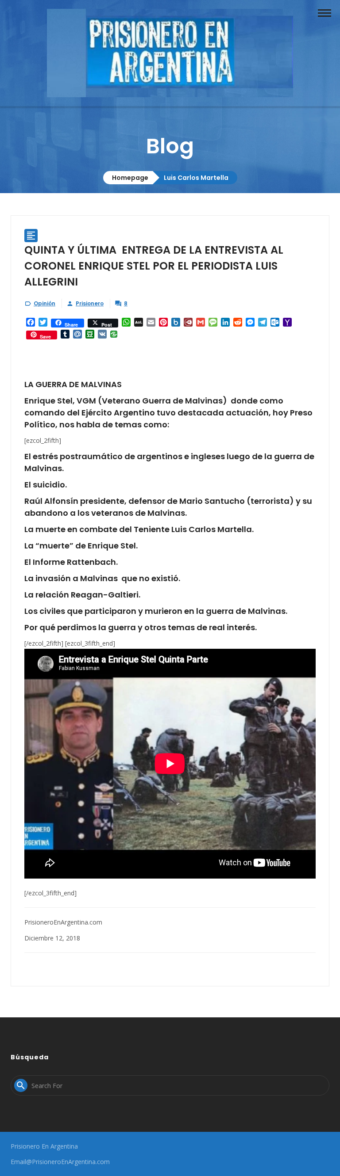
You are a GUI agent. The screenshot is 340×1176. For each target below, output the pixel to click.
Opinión (44, 303)
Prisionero (90, 303)
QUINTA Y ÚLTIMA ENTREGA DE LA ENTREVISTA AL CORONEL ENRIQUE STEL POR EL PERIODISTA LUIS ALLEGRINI (153, 266)
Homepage (130, 177)
